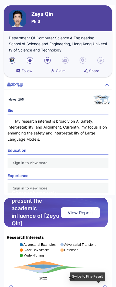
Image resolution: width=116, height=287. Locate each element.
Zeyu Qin (42, 14)
